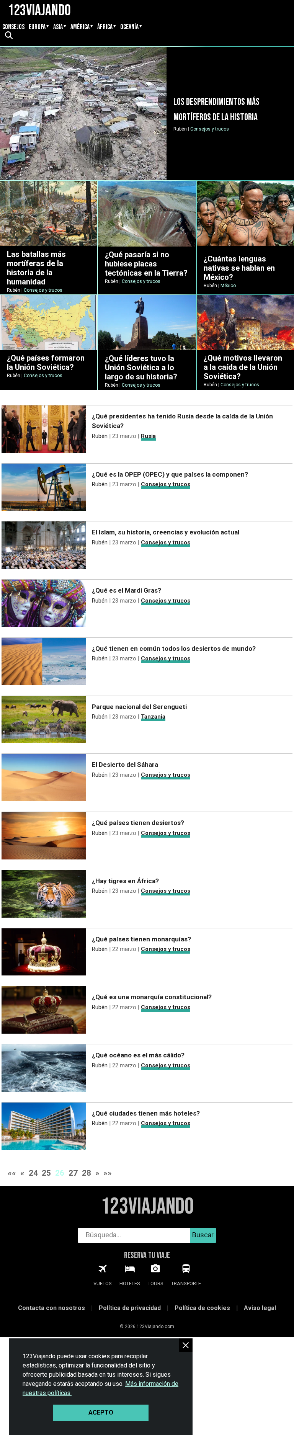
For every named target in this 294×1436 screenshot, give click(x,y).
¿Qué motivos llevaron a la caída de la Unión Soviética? (243, 367)
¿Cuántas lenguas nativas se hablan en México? (239, 268)
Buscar (203, 1235)
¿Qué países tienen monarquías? (141, 939)
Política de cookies (202, 1308)
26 (59, 1173)
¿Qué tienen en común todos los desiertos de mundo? (174, 648)
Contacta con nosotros (51, 1308)
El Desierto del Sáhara (125, 764)
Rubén (180, 129)
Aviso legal (260, 1308)
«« (12, 1173)
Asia (58, 27)
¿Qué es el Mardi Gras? (126, 590)
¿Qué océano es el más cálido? (138, 1055)
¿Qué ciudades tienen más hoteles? (146, 1113)
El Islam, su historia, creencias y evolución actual (165, 532)
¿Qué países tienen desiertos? (138, 823)
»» (107, 1173)
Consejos (13, 27)
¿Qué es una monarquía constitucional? (152, 997)
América (80, 27)
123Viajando (147, 1207)
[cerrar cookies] (186, 1345)
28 (86, 1173)
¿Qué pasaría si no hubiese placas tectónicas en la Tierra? (146, 264)
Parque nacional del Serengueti (139, 707)
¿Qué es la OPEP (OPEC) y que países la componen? (170, 474)
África (105, 27)
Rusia (148, 436)
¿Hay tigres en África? (125, 881)
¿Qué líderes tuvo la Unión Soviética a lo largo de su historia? (141, 367)
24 (33, 1173)
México (228, 285)
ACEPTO (100, 1412)
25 (46, 1173)
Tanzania (153, 716)
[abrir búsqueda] (8, 36)
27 (73, 1173)
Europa (37, 27)
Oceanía (129, 27)
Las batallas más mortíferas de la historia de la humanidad (36, 268)
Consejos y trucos (209, 129)
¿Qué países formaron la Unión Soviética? (46, 362)
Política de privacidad (130, 1308)
